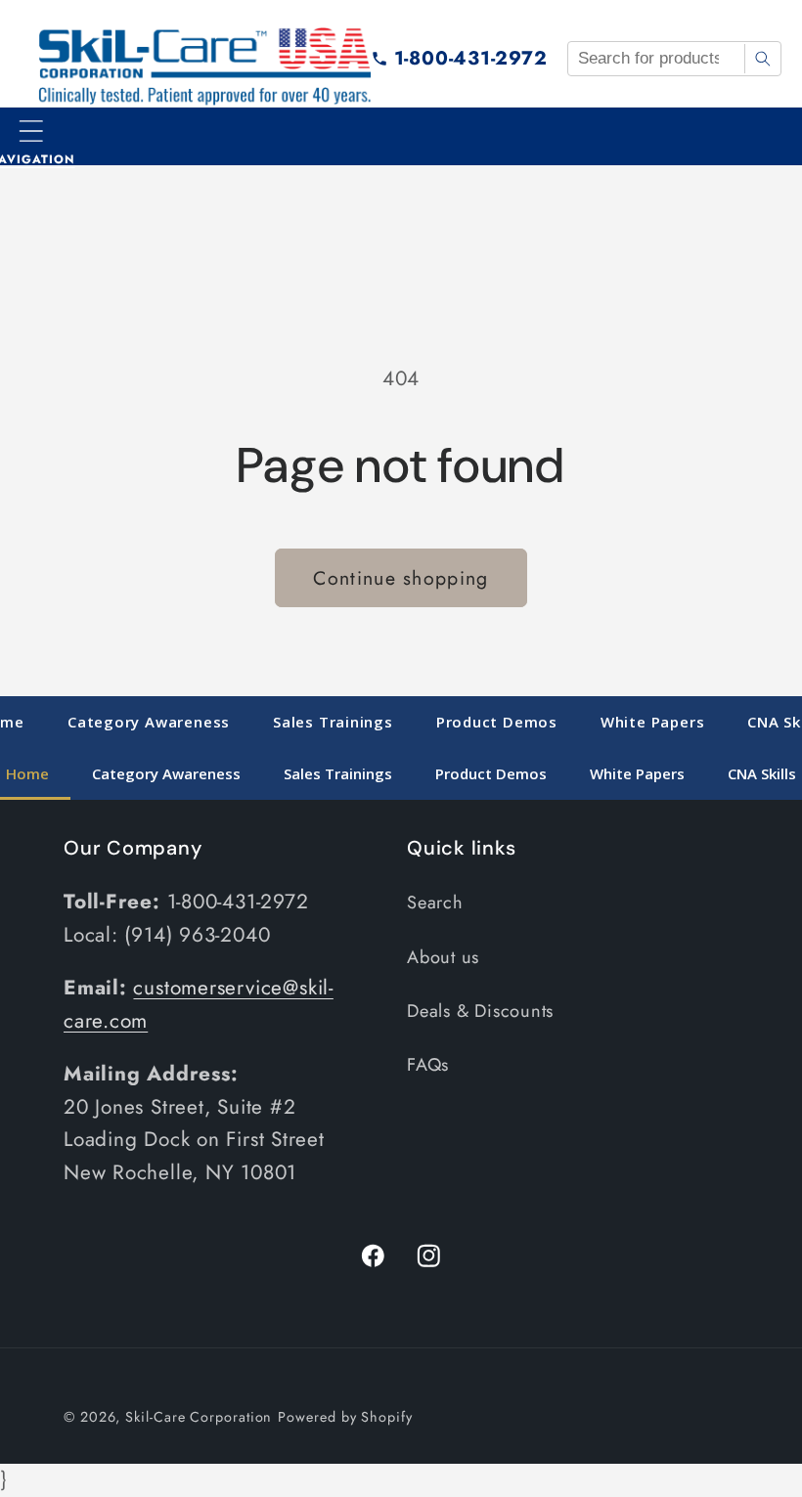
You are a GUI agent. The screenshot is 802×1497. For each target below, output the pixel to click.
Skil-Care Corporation (198, 1417)
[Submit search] (762, 58)
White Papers (652, 721)
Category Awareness (148, 721)
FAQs (428, 1065)
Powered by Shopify (345, 1417)
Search (435, 902)
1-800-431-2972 (471, 57)
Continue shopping (400, 578)
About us (443, 957)
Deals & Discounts (480, 1011)
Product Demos (496, 721)
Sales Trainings (333, 721)
